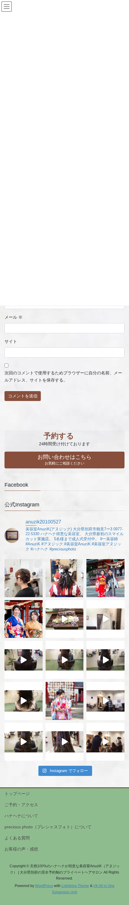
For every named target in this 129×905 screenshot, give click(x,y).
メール (13, 317)
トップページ (17, 793)
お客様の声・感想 (21, 849)
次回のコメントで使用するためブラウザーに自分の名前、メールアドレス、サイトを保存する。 (63, 376)
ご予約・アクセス (21, 804)
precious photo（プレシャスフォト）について (48, 826)
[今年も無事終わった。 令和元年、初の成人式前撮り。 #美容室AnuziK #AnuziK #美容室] (105, 742)
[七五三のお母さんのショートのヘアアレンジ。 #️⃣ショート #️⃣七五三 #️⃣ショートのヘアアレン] (23, 578)
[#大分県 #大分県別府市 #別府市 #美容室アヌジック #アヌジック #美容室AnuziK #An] (23, 660)
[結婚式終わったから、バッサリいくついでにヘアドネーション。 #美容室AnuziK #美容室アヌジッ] (23, 742)
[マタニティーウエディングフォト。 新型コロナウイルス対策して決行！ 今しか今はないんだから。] (105, 619)
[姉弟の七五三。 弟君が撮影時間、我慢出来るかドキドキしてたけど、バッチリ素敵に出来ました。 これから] (105, 578)
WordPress (44, 886)
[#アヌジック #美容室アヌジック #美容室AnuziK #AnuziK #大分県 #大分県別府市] (105, 660)
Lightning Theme (75, 886)
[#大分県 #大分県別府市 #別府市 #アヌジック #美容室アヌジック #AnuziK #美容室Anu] (65, 660)
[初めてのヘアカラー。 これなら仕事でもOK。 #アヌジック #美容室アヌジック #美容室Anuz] (105, 701)
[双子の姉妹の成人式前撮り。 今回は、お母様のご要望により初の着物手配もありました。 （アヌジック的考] (23, 619)
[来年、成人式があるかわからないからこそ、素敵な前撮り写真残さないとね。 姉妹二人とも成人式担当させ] (65, 619)
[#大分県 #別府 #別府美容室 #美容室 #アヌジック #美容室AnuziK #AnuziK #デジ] (23, 701)
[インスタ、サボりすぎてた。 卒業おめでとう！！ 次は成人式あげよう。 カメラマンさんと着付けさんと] (65, 578)
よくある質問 (17, 838)
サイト (10, 341)
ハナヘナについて (21, 815)
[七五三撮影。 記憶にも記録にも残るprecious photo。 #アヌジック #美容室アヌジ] (65, 701)
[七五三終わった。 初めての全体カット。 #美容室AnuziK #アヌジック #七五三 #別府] (65, 742)
